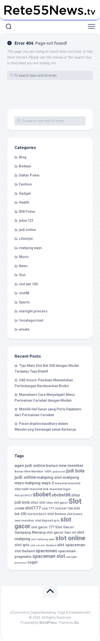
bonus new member (65, 465)
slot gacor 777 (42, 527)
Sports (24, 302)
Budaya (25, 166)
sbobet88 (61, 495)
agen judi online (30, 465)
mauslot (61, 483)
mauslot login (60, 489)
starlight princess (33, 311)
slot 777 (48, 508)
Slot (22, 275)
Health (24, 202)
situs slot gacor (57, 502)
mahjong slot (49, 477)
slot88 (24, 293)
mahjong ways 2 (39, 483)
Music (24, 257)
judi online (27, 230)
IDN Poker (27, 212)
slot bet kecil (36, 514)
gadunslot (59, 471)
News (23, 266)
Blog (22, 157)
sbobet (42, 494)
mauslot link (39, 489)
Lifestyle (26, 239)
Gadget (25, 193)
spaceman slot (49, 556)
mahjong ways (30, 248)
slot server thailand (43, 545)
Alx (76, 623)
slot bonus (56, 514)
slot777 (33, 508)
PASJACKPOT (23, 495)
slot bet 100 (28, 284)
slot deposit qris (47, 520)
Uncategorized (31, 320)
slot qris (22, 545)
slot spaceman (71, 544)
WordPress (48, 623)
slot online (70, 538)
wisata (24, 329)
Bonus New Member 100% (33, 471)
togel (32, 562)
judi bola (75, 471)
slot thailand (25, 551)
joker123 (26, 220)
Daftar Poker (29, 175)
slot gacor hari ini (61, 532)
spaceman (46, 550)
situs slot (37, 502)
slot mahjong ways (43, 539)
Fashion (25, 184)
